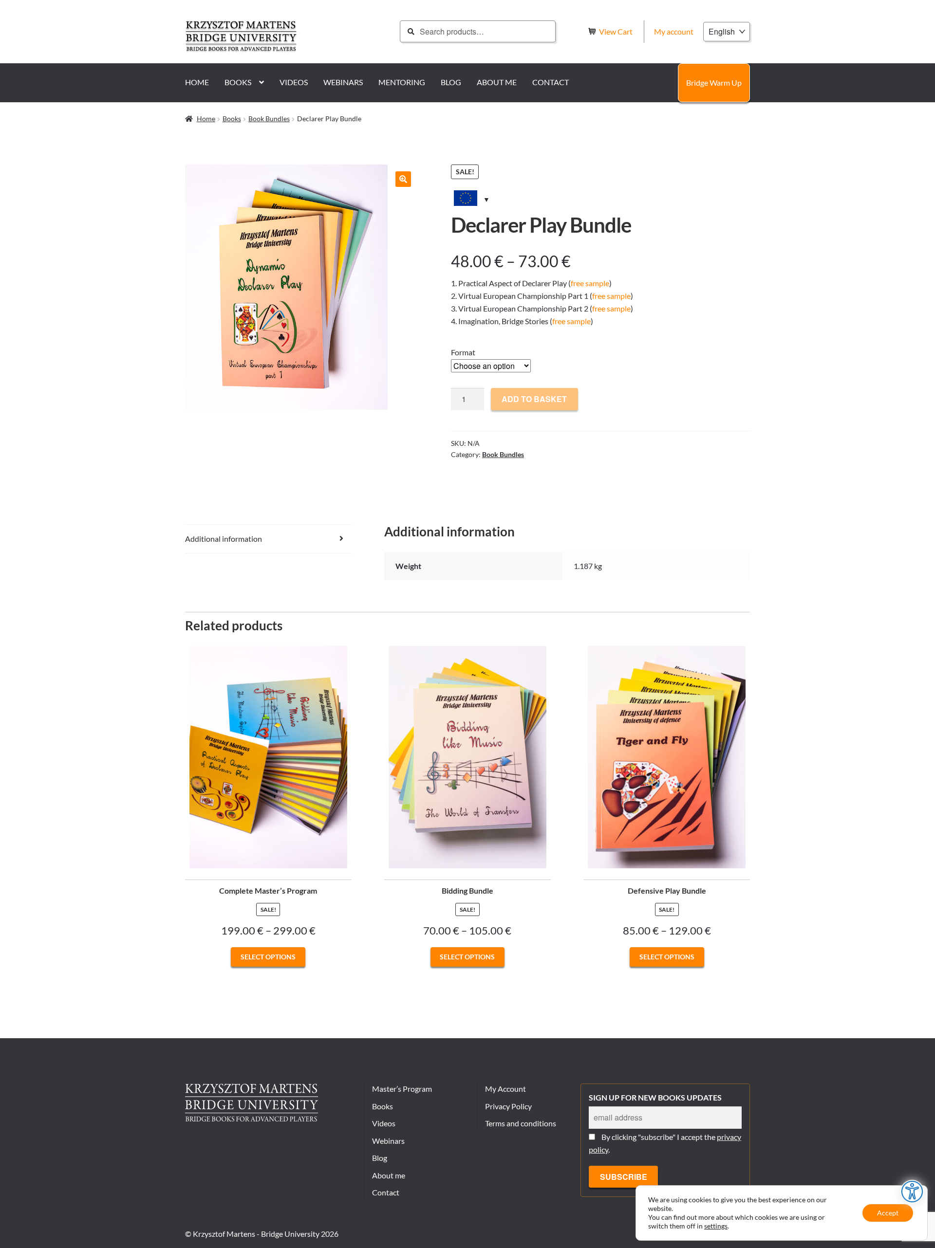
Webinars (388, 1140)
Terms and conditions (520, 1123)
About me (388, 1175)
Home (206, 118)
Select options (268, 957)
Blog (379, 1157)
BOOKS (237, 82)
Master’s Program (402, 1088)
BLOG (451, 82)
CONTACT (550, 82)
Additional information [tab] (223, 538)
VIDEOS (294, 82)
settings (716, 1226)
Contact (385, 1192)
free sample (590, 283)
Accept (887, 1213)
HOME (197, 82)
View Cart (616, 31)
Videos (383, 1123)
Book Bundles (269, 118)
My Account (505, 1088)
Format (463, 352)
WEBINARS (343, 82)
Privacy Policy (508, 1106)
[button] (403, 179)
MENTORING (401, 82)
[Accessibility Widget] (912, 1191)
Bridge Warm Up (714, 82)
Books (232, 118)
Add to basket (534, 398)
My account (673, 31)
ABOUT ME (497, 82)
